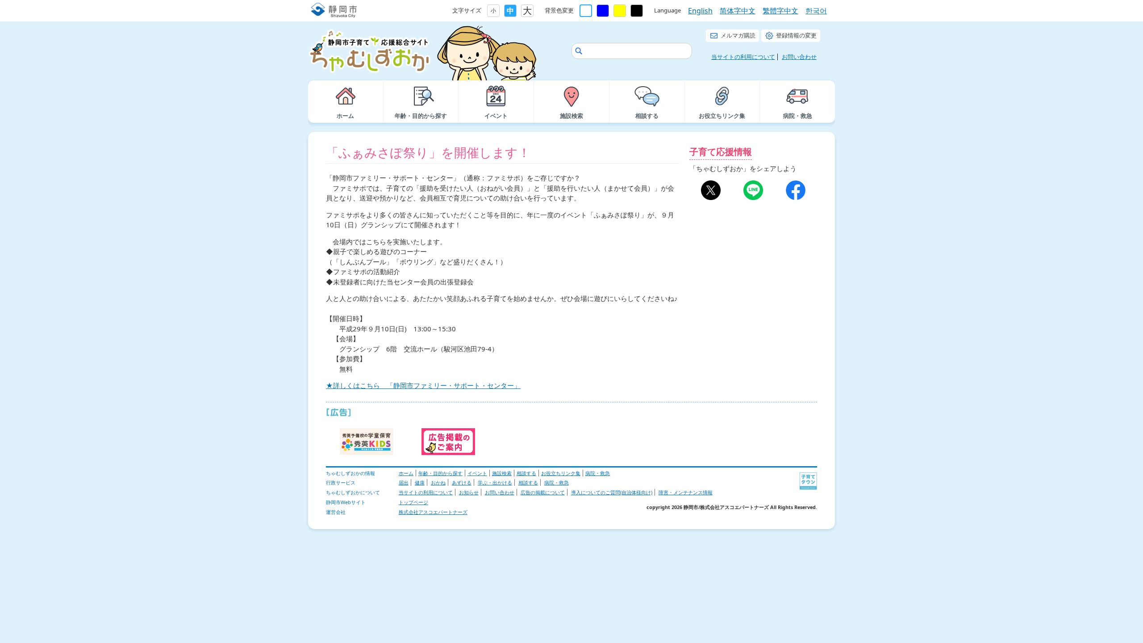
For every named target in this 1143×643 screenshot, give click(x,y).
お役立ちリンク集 (560, 473)
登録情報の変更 (796, 35)
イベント (477, 473)
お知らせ (469, 492)
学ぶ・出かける (495, 482)
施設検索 (502, 473)
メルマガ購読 (738, 35)
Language (667, 10)
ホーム (406, 473)
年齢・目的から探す (440, 473)
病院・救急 (597, 473)
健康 (420, 482)
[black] (636, 10)
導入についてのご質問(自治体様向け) (611, 492)
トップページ (413, 502)
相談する (526, 473)
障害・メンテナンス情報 (686, 492)
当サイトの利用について (743, 57)
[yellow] (619, 10)
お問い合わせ (799, 57)
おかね (438, 482)
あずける (461, 482)
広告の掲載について (543, 492)
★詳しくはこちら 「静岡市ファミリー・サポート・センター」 (423, 385)
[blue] (603, 10)
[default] (586, 10)
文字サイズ (466, 10)
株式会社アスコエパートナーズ (433, 512)
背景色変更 (559, 10)
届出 (404, 482)
